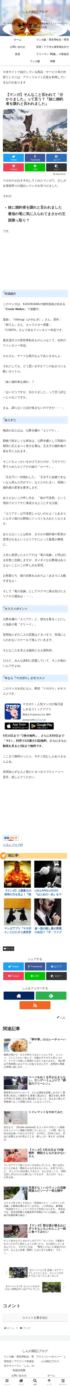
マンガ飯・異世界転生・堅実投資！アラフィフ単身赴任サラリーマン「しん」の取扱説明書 (19, 1363)
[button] (63, 722)
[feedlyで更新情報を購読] (51, 996)
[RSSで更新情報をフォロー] (35, 1005)
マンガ (9, 948)
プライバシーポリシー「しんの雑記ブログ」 (51, 1359)
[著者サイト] (19, 996)
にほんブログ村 (13, 844)
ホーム (51, 1375)
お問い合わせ (19, 1375)
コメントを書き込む (35, 1317)
